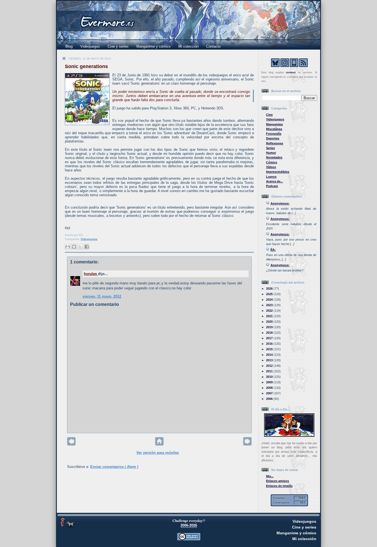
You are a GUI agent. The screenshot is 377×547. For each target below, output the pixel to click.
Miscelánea (274, 129)
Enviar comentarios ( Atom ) (114, 467)
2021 (270, 316)
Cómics (271, 162)
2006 (270, 398)
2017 (270, 338)
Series (270, 148)
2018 (270, 332)
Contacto (213, 46)
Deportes (272, 138)
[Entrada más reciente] (71, 444)
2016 (270, 343)
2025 (270, 294)
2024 (270, 299)
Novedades (274, 157)
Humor (271, 152)
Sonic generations (86, 66)
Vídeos (271, 167)
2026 (270, 288)
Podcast (272, 186)
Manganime (274, 124)
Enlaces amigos (277, 481)
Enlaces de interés (279, 485)
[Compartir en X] (80, 246)
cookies (291, 72)
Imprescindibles (277, 171)
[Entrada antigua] (247, 444)
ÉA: (273, 249)
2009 (270, 382)
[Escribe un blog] (74, 246)
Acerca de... (274, 181)
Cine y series (118, 46)
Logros (271, 176)
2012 (270, 365)
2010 (270, 376)
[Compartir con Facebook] (86, 246)
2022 (270, 310)
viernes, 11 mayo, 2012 (102, 296)
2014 (270, 354)
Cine (269, 114)
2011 (270, 371)
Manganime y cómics (153, 46)
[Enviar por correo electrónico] (67, 246)
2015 (270, 349)
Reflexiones (274, 143)
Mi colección (188, 46)
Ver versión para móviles (157, 453)
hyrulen (91, 274)
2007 (270, 393)
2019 (270, 327)
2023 (270, 305)
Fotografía (273, 133)
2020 (270, 321)
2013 (270, 360)
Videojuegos (90, 46)
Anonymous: (280, 203)
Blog (69, 46)
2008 (270, 387)
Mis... (270, 476)
